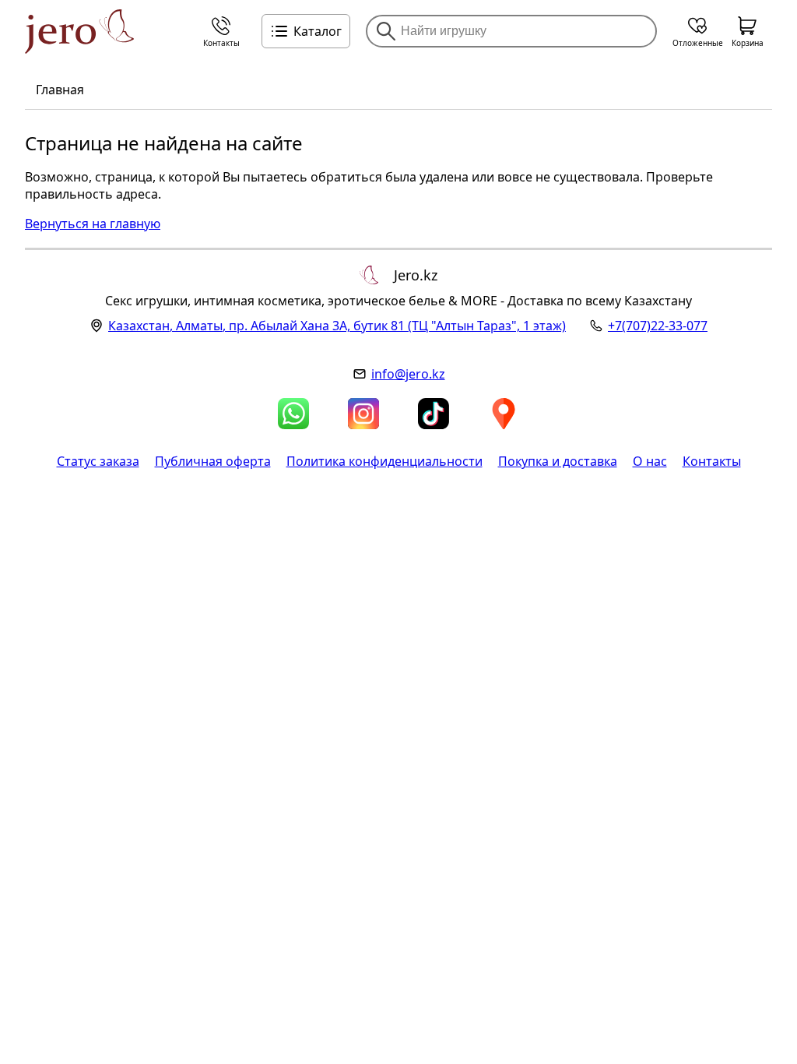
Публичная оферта (213, 461)
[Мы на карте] (503, 413)
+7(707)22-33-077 (657, 325)
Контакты (712, 461)
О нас (650, 461)
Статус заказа (98, 461)
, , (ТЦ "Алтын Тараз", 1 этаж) (337, 325)
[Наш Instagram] (363, 413)
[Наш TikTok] (433, 413)
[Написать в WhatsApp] (293, 413)
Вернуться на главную (92, 223)
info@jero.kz (408, 373)
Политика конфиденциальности (384, 461)
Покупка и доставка (557, 461)
